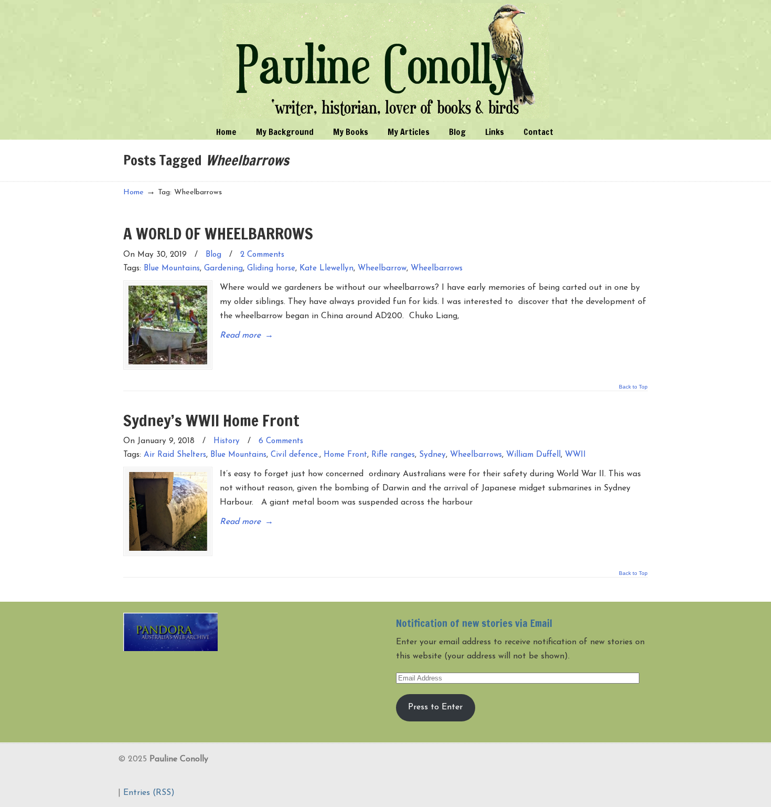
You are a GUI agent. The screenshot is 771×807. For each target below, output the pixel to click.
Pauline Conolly (385, 61)
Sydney (432, 455)
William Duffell (533, 455)
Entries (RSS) (149, 793)
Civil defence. (295, 455)
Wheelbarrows (437, 269)
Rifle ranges (393, 455)
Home (133, 192)
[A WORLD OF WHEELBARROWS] (167, 325)
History (226, 441)
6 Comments (281, 441)
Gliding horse (271, 269)
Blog (213, 255)
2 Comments (262, 255)
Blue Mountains (172, 269)
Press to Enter (435, 707)
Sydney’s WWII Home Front (211, 420)
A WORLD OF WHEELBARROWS (218, 233)
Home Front (345, 455)
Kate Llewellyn (326, 269)
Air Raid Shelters (175, 455)
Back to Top (633, 387)
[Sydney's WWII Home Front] (167, 511)
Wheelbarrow (382, 269)
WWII (575, 455)
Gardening (223, 269)
